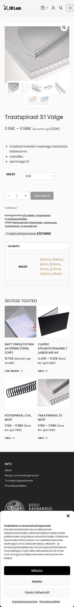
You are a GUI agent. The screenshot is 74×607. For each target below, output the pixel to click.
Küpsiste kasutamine (24, 601)
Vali (41, 371)
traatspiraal (29, 226)
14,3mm (45, 273)
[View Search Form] (60, 8)
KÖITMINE (28, 215)
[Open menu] (70, 8)
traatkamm (12, 226)
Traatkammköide (16, 219)
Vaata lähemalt (37, 592)
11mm (44, 269)
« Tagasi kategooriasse (28, 233)
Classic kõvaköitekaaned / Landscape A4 (52, 348)
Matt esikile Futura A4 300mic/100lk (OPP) (19, 348)
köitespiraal (20, 222)
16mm (57, 273)
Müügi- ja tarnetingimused (22, 475)
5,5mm (45, 259)
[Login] (53, 8)
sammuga (50, 222)
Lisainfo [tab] (14, 246)
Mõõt (10, 174)
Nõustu (37, 571)
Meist (8, 470)
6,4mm (57, 259)
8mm (44, 264)
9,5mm (54, 264)
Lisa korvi (42, 195)
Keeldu (37, 581)
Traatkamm (42, 215)
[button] (68, 516)
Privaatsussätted (49, 601)
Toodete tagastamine (19, 480)
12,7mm (55, 269)
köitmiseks (36, 222)
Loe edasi (12, 371)
